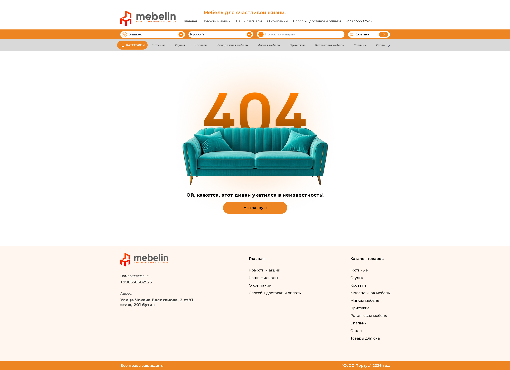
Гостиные (159, 45)
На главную (255, 208)
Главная (190, 21)
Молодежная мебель (232, 45)
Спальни (360, 45)
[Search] (261, 34)
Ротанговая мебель (329, 45)
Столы (380, 45)
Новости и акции (216, 21)
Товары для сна (365, 338)
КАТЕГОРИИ (135, 45)
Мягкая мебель (268, 45)
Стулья (180, 45)
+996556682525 (359, 21)
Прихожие (297, 45)
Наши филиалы (249, 21)
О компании (277, 21)
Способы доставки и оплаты (317, 21)
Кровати (200, 45)
